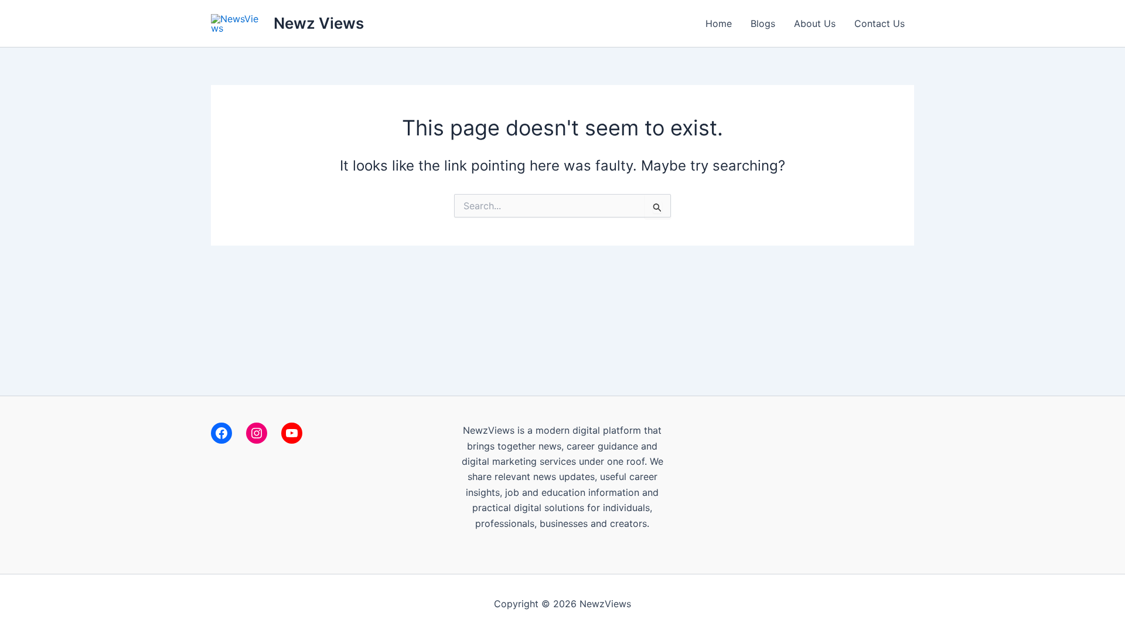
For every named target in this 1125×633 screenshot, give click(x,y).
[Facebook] (221, 433)
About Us (815, 23)
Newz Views (319, 23)
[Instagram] (256, 433)
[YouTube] (291, 433)
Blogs (763, 23)
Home (718, 23)
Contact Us (879, 23)
